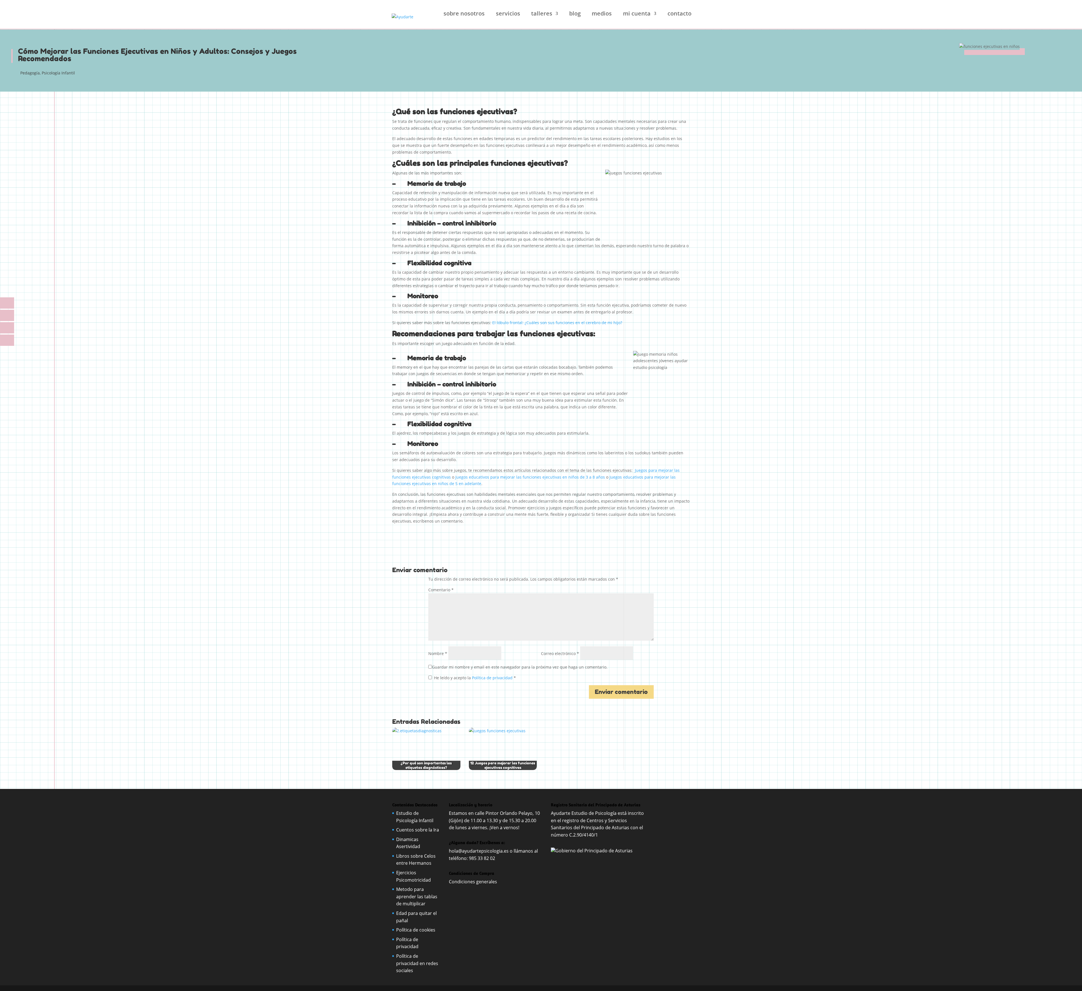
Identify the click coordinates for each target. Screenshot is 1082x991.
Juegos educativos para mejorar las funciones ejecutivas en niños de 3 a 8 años (530, 477)
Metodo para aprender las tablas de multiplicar (416, 896)
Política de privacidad (493, 677)
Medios (602, 14)
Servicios (508, 14)
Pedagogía (30, 73)
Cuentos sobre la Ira (417, 830)
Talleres (541, 14)
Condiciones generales (473, 882)
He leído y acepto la (475, 677)
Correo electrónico (560, 653)
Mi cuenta (637, 14)
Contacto (679, 14)
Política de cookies (415, 930)
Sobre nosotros (464, 14)
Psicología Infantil (58, 73)
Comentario (441, 589)
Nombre (437, 653)
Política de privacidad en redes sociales (417, 963)
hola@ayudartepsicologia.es (479, 851)
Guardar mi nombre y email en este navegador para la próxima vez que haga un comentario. (519, 667)
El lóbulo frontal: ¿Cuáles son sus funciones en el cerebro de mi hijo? (557, 322)
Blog (575, 14)
